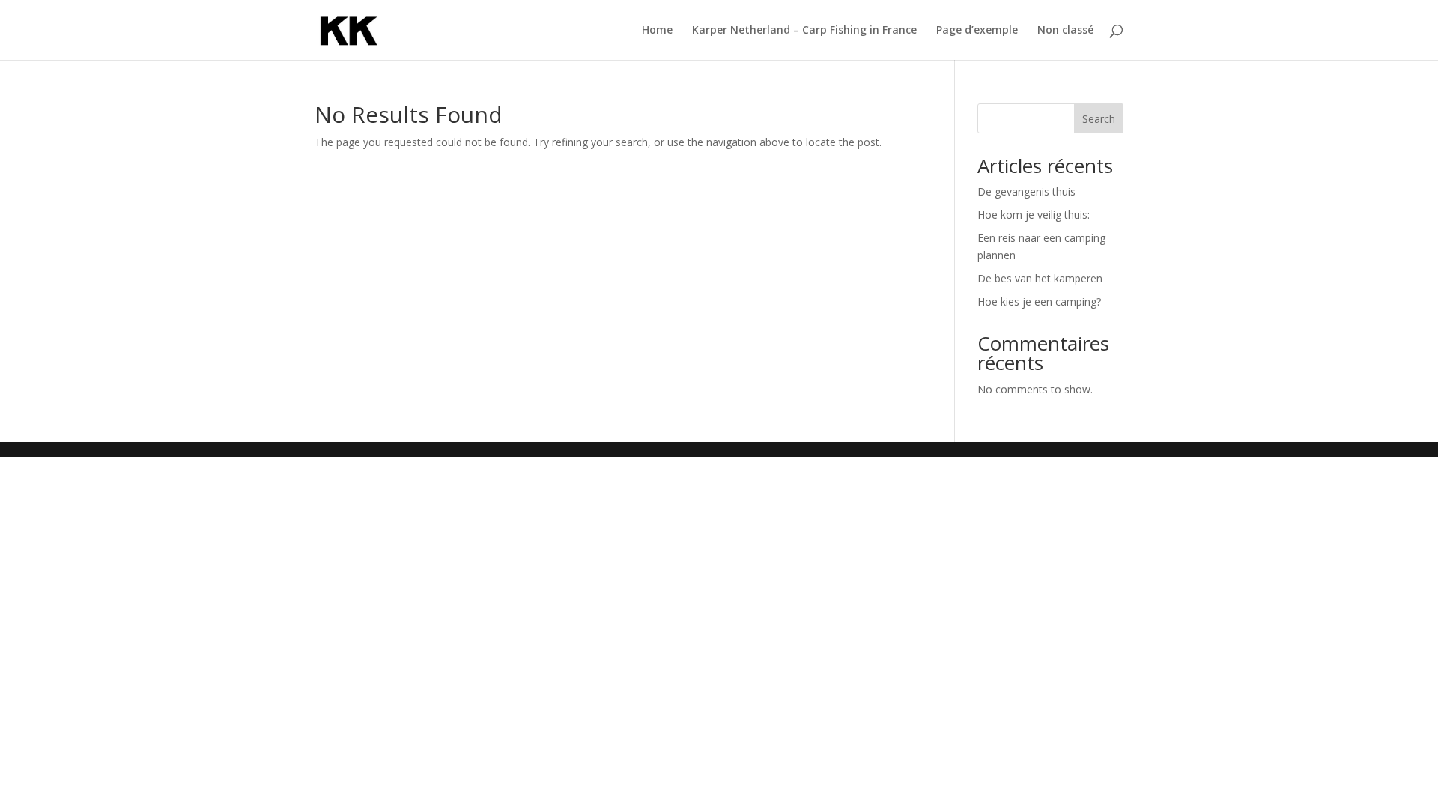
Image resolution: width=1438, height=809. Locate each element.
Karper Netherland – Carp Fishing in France (804, 31)
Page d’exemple (977, 31)
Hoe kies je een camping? (1039, 301)
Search (1098, 119)
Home (657, 31)
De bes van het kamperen (1039, 278)
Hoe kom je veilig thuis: (1033, 214)
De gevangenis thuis (1026, 191)
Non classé (1065, 31)
